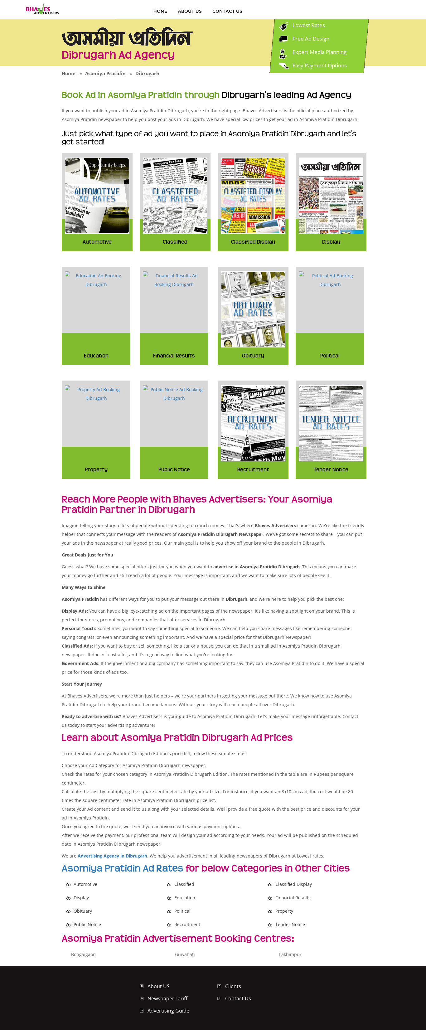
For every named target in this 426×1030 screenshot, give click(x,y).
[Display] (331, 195)
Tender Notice (290, 924)
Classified (184, 884)
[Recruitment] (253, 422)
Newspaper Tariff (167, 998)
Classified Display (293, 884)
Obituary (83, 911)
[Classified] (175, 195)
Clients (233, 986)
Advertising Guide (168, 1010)
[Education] (96, 279)
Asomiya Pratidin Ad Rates (122, 868)
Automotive (85, 884)
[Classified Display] (253, 195)
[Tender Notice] (331, 422)
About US (190, 11)
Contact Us (227, 11)
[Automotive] (97, 195)
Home (160, 11)
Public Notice (87, 924)
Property (284, 911)
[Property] (96, 393)
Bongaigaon (83, 954)
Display (81, 898)
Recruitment (187, 924)
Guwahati (185, 954)
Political (182, 911)
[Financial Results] (174, 279)
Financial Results (293, 898)
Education (184, 898)
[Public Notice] (174, 393)
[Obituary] (253, 309)
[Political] (330, 279)
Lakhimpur (290, 954)
